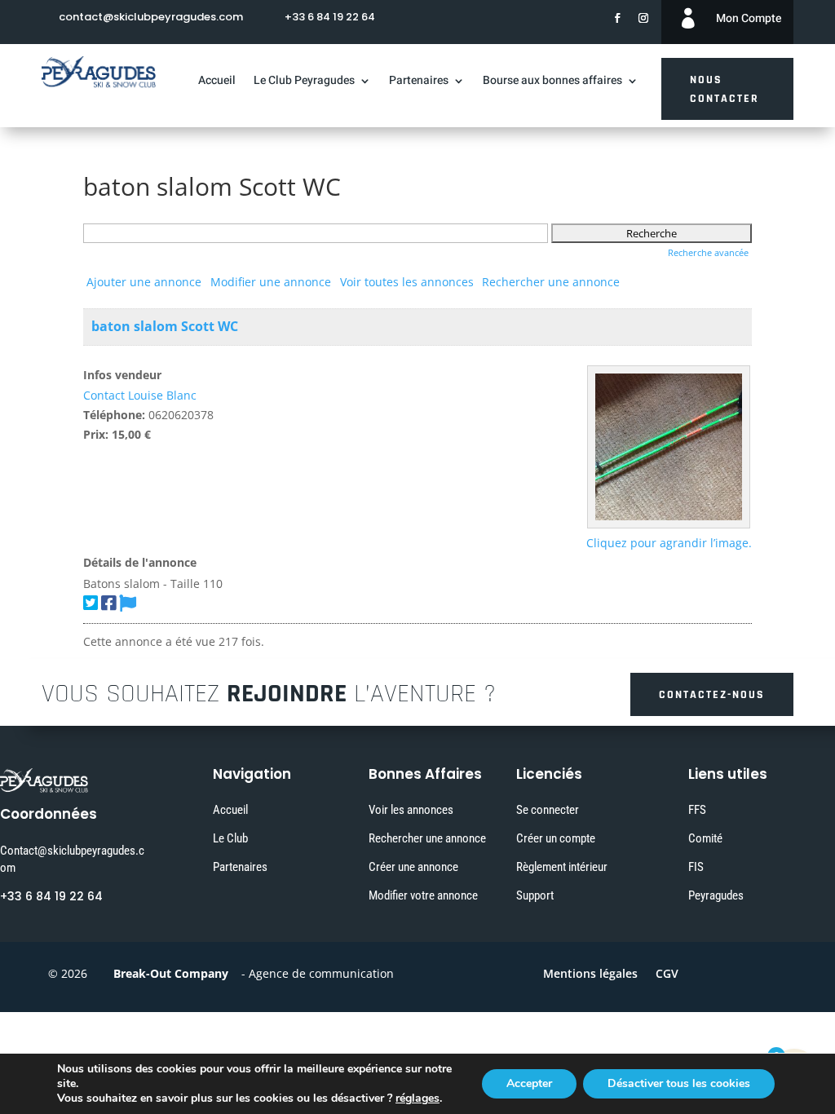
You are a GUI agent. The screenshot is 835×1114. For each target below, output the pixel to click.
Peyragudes (716, 895)
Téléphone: (114, 414)
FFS (697, 809)
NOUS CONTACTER (724, 90)
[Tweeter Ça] (90, 602)
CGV (667, 974)
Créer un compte (555, 838)
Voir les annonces (411, 809)
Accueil (217, 82)
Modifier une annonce (270, 282)
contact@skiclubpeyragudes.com (151, 16)
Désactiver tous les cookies (678, 1083)
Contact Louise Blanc (140, 395)
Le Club (230, 838)
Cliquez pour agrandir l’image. (669, 542)
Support (535, 895)
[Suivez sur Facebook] (617, 18)
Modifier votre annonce (423, 895)
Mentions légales (590, 974)
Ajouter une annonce (143, 282)
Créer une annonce (413, 867)
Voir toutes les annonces (407, 282)
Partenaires (418, 82)
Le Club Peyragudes (304, 82)
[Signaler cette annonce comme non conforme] (127, 602)
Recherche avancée (708, 252)
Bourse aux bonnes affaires (552, 82)
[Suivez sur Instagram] (643, 18)
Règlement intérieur (561, 867)
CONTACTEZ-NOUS (712, 694)
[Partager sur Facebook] (108, 602)
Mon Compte (748, 18)
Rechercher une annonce (551, 282)
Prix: (95, 434)
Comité (705, 838)
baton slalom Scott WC (164, 326)
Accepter (529, 1083)
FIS (696, 867)
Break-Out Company (167, 973)
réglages (417, 1098)
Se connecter (547, 809)
